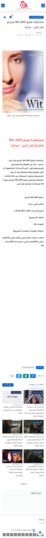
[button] (33, 376)
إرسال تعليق (36, 493)
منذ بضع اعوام (38, 404)
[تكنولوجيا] (30, 534)
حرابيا (13, 530)
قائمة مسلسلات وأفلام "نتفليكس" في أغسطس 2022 (12, 410)
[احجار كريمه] (8, 534)
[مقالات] (11, 534)
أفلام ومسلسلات (36, 17)
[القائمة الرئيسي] (43, 5)
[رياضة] (26, 534)
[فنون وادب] (15, 534)
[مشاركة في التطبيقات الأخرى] (12, 376)
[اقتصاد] (23, 534)
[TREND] (4, 534)
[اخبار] (19, 534)
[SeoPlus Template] (33, 530)
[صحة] (34, 534)
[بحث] (3, 5)
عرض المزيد (8, 385)
